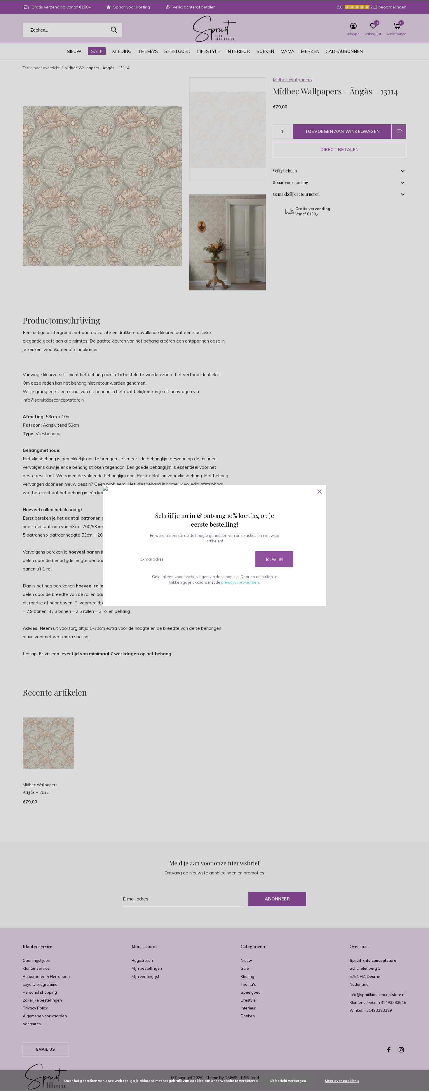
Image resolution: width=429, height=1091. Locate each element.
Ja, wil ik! (274, 559)
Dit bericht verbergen (288, 1080)
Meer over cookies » (342, 1080)
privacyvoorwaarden (240, 582)
